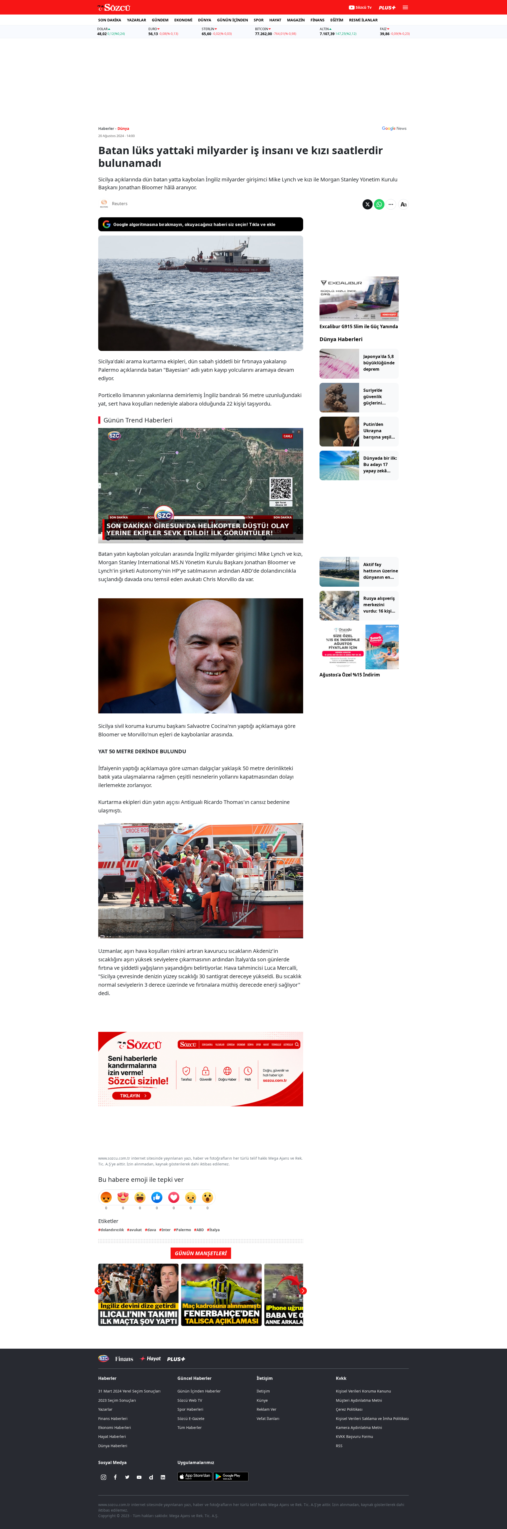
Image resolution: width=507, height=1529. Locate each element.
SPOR (259, 19)
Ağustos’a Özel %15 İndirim (350, 675)
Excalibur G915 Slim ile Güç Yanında (359, 326)
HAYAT (275, 19)
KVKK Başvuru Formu (354, 1436)
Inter (166, 1229)
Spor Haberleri (190, 1409)
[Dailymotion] (151, 1477)
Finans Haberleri (113, 1418)
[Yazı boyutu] (403, 204)
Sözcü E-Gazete (190, 1418)
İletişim (263, 1391)
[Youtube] (139, 1477)
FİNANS (318, 19)
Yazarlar (105, 1409)
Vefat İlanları (268, 1418)
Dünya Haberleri (341, 339)
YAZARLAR (136, 19)
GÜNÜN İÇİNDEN (232, 19)
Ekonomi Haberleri (114, 1427)
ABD (200, 1229)
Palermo (183, 1229)
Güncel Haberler (194, 1378)
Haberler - (107, 128)
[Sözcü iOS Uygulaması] (194, 1476)
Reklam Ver (266, 1409)
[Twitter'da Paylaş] (367, 204)
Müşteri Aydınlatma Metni (359, 1400)
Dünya (123, 128)
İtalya (214, 1229)
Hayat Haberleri (112, 1436)
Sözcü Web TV (189, 1400)
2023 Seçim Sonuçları (117, 1400)
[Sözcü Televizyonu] (103, 1358)
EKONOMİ (183, 19)
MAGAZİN (296, 19)
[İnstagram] (103, 1477)
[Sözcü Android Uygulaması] (230, 1476)
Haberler (107, 1378)
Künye (262, 1400)
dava (151, 1229)
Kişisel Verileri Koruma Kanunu (363, 1391)
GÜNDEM (160, 19)
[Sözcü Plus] (176, 1358)
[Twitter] (127, 1477)
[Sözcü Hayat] (150, 1359)
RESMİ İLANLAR (363, 19)
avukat (135, 1229)
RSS (339, 1445)
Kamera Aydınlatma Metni (359, 1427)
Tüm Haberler (189, 1427)
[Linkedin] (163, 1477)
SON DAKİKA (109, 19)
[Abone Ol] (394, 128)
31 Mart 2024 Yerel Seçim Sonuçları (129, 1391)
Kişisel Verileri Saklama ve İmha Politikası (372, 1418)
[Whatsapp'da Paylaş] (379, 204)
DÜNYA (204, 19)
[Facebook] (115, 1477)
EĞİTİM (336, 19)
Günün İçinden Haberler (199, 1391)
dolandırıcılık (112, 1229)
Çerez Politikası (349, 1409)
